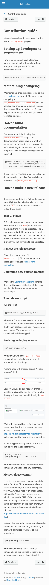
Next (39, 19)
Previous (11, 19)
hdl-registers (26, 4)
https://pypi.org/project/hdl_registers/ (22, 434)
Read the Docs (13, 580)
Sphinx (16, 577)
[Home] (5, 14)
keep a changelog (12, 96)
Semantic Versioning (24, 282)
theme (31, 577)
